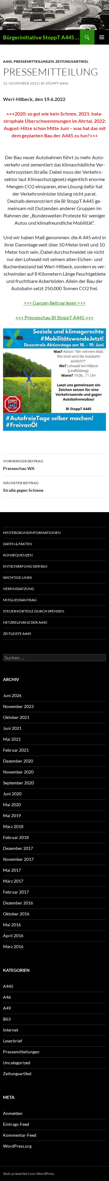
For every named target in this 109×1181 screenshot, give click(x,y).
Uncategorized (16, 1062)
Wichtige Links (17, 577)
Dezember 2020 (18, 760)
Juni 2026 (12, 695)
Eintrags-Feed (16, 1124)
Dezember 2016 (18, 902)
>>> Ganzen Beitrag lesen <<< (55, 303)
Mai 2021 (12, 739)
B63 (7, 1019)
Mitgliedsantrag (20, 600)
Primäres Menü (101, 37)
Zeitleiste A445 (17, 633)
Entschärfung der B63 (25, 566)
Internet (10, 1029)
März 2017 (13, 881)
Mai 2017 (12, 870)
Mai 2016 (12, 924)
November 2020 (18, 771)
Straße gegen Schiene (23, 487)
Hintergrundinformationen (32, 532)
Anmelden (12, 1113)
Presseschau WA (23, 465)
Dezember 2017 (18, 848)
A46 (7, 997)
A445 (7, 61)
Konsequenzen (18, 555)
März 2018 (13, 826)
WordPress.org (17, 1146)
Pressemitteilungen (34, 61)
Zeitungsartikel (71, 61)
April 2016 (13, 935)
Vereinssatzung (18, 588)
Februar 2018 (16, 837)
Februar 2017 (16, 891)
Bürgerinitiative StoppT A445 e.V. (41, 37)
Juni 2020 (12, 793)
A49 (7, 1008)
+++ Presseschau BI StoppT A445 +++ (54, 317)
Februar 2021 (16, 750)
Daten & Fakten (17, 544)
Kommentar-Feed (19, 1135)
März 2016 (13, 946)
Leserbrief (12, 1040)
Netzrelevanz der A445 (25, 622)
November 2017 (18, 859)
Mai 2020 (12, 804)
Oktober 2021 (16, 717)
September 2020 (18, 782)
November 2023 (18, 706)
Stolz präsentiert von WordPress (28, 1173)
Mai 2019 (12, 815)
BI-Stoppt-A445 (54, 83)
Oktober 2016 (16, 913)
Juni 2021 (12, 728)
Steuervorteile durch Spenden (33, 611)
